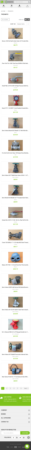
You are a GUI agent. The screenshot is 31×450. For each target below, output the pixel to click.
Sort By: (13, 24)
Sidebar (6, 19)
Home (3, 11)
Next (25, 388)
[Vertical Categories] (2, 2)
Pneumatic (10, 11)
